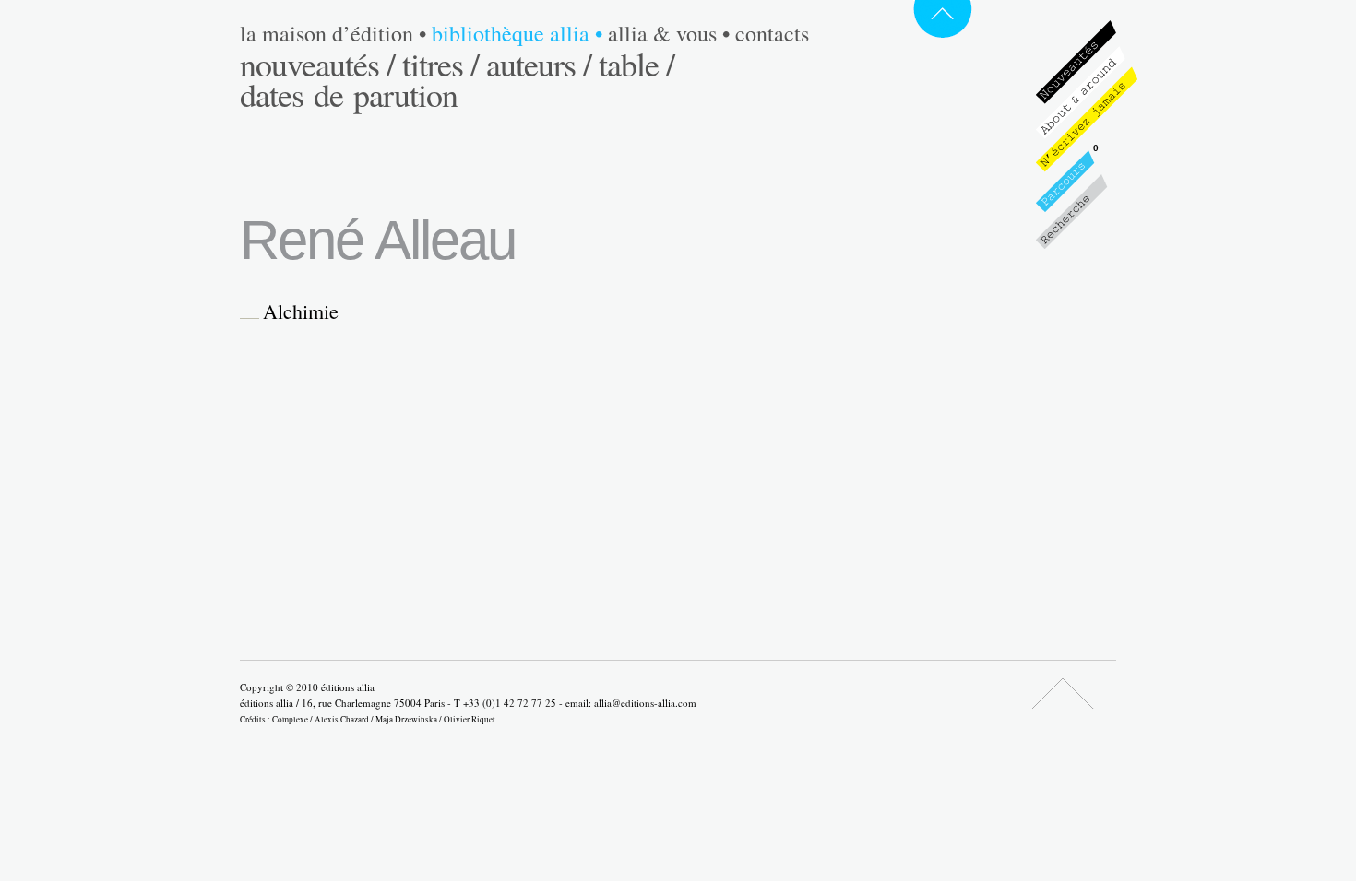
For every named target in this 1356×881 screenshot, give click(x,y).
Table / (636, 63)
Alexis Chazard (342, 719)
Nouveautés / (317, 63)
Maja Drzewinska (406, 719)
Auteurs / (538, 63)
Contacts (772, 33)
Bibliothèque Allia (517, 33)
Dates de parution (349, 94)
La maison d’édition (333, 33)
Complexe (290, 719)
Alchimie (301, 311)
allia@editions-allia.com (645, 703)
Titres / (440, 63)
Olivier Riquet (469, 719)
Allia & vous (669, 33)
